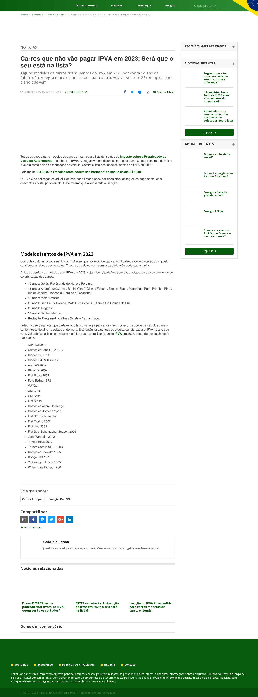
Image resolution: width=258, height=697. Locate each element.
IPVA (118, 333)
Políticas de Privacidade (78, 664)
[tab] (209, 46)
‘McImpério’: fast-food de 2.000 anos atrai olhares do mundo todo (216, 97)
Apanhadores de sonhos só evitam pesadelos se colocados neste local (218, 116)
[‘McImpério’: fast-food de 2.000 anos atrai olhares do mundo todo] (193, 97)
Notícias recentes (200, 63)
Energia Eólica (213, 211)
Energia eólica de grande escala (215, 193)
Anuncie (109, 664)
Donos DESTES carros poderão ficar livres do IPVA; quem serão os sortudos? (43, 607)
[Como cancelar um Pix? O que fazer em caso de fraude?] (193, 235)
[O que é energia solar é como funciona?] (193, 178)
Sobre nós (21, 664)
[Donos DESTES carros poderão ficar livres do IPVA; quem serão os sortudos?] (44, 597)
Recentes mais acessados (205, 46)
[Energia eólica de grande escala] (193, 197)
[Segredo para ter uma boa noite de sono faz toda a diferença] (193, 78)
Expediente (45, 664)
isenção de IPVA (60, 499)
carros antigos (32, 499)
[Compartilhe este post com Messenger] (140, 92)
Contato (130, 664)
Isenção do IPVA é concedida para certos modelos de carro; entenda (150, 607)
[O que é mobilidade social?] (193, 159)
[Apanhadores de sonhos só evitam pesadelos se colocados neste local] (193, 116)
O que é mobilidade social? (217, 155)
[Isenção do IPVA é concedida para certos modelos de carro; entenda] (151, 597)
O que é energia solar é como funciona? (218, 174)
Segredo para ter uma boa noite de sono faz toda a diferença (216, 77)
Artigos (170, 5)
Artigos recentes (199, 144)
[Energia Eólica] (193, 216)
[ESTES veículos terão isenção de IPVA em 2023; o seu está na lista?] (98, 597)
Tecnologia (144, 5)
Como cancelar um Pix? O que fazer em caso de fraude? (217, 233)
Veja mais (209, 132)
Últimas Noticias (86, 5)
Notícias (28, 47)
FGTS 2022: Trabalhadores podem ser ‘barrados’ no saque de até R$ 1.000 (89, 171)
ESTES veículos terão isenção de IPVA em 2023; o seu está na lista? (97, 607)
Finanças (116, 5)
